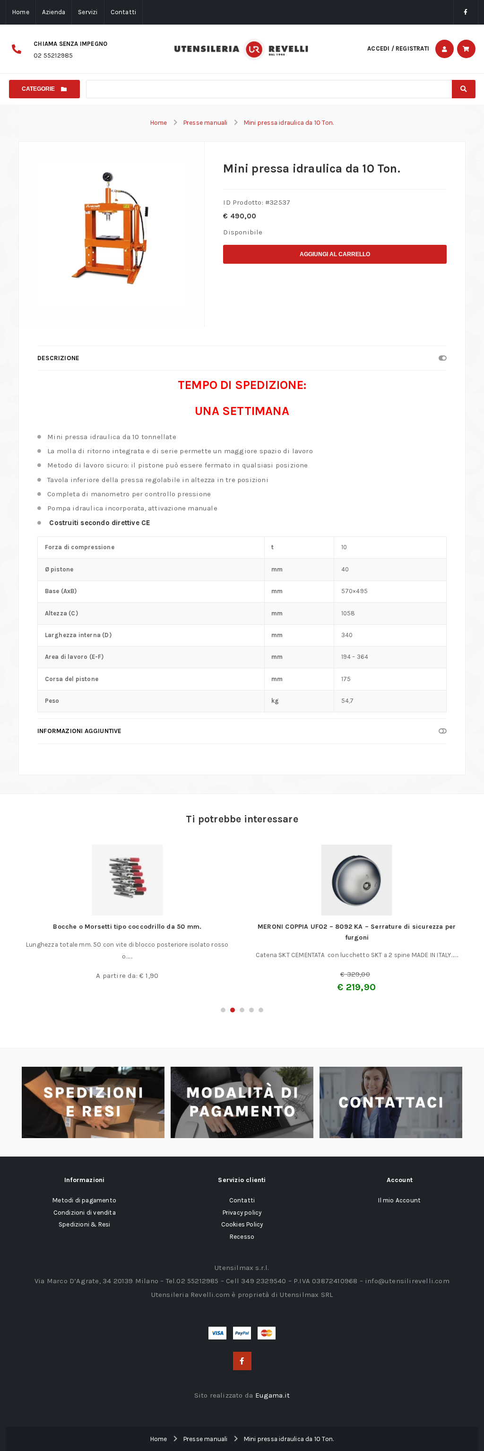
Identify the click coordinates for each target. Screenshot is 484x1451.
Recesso (242, 1236)
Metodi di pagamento (84, 1200)
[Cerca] (463, 89)
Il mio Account (399, 1200)
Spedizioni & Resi (84, 1224)
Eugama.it (272, 1395)
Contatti (124, 12)
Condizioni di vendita (84, 1212)
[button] (223, 1010)
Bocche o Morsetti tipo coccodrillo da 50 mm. (127, 927)
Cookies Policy (242, 1224)
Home (20, 12)
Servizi (87, 12)
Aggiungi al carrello (335, 254)
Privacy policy (242, 1212)
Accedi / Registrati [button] (398, 48)
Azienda (53, 12)
